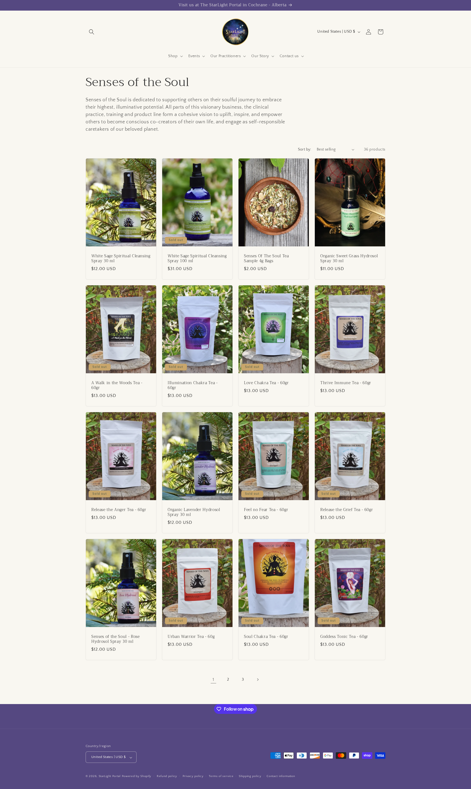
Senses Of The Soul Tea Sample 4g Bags (266, 258)
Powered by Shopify (137, 776)
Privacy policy (193, 776)
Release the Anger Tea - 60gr (118, 509)
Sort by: (304, 149)
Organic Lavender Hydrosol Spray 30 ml (194, 512)
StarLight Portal (110, 776)
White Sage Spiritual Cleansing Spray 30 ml (120, 258)
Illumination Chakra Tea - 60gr (193, 385)
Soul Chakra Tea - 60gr (266, 636)
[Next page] (258, 680)
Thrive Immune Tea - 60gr (345, 382)
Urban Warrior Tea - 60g (191, 636)
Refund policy (167, 776)
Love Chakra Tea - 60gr (266, 382)
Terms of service (221, 776)
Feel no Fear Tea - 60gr (266, 509)
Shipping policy (250, 776)
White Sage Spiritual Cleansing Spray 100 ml (197, 258)
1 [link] (213, 679)
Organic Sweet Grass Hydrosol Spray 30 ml (349, 258)
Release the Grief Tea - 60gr (346, 509)
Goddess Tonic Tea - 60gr (344, 636)
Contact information (281, 776)
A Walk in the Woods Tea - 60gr (117, 385)
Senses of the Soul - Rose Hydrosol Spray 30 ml (115, 639)
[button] (92, 32)
